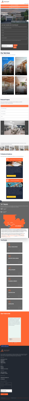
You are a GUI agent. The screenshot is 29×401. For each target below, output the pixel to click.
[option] (14, 16)
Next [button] (26, 16)
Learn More (4, 93)
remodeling (11, 235)
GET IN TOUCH (11, 196)
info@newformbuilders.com (5, 377)
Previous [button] (3, 16)
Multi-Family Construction (4, 359)
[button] (14, 106)
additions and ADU (16, 235)
